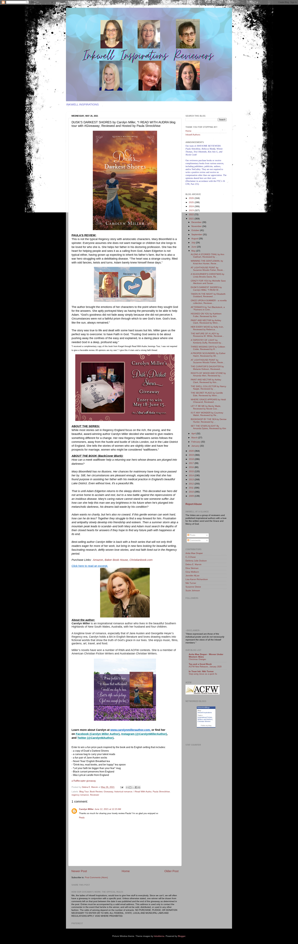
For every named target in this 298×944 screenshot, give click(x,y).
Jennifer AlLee (192, 575)
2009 (191, 496)
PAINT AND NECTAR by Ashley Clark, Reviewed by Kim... (206, 381)
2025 (191, 202)
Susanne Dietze (193, 587)
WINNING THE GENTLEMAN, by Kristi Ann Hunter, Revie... (207, 262)
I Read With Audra (142, 791)
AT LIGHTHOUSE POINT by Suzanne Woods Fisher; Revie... (208, 361)
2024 (191, 206)
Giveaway (108, 791)
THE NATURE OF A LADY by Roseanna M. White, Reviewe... (207, 334)
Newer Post (79, 871)
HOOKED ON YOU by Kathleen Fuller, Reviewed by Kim (206, 315)
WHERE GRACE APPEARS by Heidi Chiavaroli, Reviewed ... (208, 400)
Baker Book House (116, 559)
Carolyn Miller (86, 809)
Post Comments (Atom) (96, 877)
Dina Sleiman (192, 568)
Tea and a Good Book (200, 664)
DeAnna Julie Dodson (196, 561)
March (194, 437)
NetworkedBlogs (203, 707)
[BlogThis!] (130, 787)
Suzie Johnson (192, 590)
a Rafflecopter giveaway (84, 781)
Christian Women (204, 721)
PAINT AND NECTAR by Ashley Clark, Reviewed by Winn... (206, 321)
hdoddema (159, 936)
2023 (191, 210)
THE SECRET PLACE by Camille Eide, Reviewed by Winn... (207, 394)
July (193, 242)
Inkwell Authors (192, 135)
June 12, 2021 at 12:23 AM (108, 809)
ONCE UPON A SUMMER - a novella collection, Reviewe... (209, 301)
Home (126, 871)
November (196, 226)
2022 (191, 214)
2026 (191, 198)
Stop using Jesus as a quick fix (203, 674)
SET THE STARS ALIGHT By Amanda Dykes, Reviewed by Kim (208, 427)
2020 (191, 451)
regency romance (80, 795)
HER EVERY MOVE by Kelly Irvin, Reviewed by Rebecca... (207, 328)
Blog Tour (84, 791)
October (195, 230)
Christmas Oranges (197, 659)
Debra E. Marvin (193, 564)
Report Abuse (193, 504)
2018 (191, 459)
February (196, 442)
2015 (191, 471)
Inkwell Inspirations (205, 712)
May (193, 251)
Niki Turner (190, 583)
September (197, 234)
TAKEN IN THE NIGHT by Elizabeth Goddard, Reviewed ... (208, 295)
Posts (192, 535)
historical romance (123, 791)
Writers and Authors (205, 719)
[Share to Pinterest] (139, 787)
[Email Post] (121, 787)
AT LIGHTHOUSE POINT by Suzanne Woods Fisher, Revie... (208, 268)
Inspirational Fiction (205, 717)
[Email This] (127, 787)
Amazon (98, 559)
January (195, 446)
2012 (191, 484)
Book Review (96, 791)
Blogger (181, 936)
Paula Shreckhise (161, 791)
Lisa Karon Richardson (196, 579)
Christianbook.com (141, 559)
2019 (191, 455)
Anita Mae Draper (194, 553)
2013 (191, 479)
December (196, 222)
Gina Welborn (192, 572)
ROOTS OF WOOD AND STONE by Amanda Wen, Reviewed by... (208, 374)
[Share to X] (133, 787)
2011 (191, 488)
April (193, 433)
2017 (191, 463)
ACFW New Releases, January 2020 (205, 666)
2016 (191, 467)
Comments (195, 540)
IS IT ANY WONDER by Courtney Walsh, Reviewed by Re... (207, 414)
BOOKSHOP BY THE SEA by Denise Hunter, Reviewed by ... (208, 420)
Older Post (171, 871)
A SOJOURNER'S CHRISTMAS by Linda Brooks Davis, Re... (207, 275)
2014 (191, 475)
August (195, 238)
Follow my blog (206, 725)
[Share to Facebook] (136, 787)
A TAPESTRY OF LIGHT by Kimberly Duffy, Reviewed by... (207, 341)
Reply (82, 817)
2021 (191, 219)
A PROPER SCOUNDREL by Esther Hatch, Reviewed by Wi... (208, 354)
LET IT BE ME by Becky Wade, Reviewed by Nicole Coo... (206, 407)
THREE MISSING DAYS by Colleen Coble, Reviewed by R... (208, 348)
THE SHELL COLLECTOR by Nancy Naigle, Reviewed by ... (208, 387)
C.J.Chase (190, 557)
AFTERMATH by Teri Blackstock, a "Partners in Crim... (208, 308)
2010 (191, 492)
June (194, 247)
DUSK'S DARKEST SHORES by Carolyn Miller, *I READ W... (206, 288)
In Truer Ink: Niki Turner (201, 671)
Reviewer (94, 795)
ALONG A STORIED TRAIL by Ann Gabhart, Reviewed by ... (207, 255)
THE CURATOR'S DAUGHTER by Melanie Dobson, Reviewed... (207, 367)
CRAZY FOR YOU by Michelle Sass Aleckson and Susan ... (208, 282)
